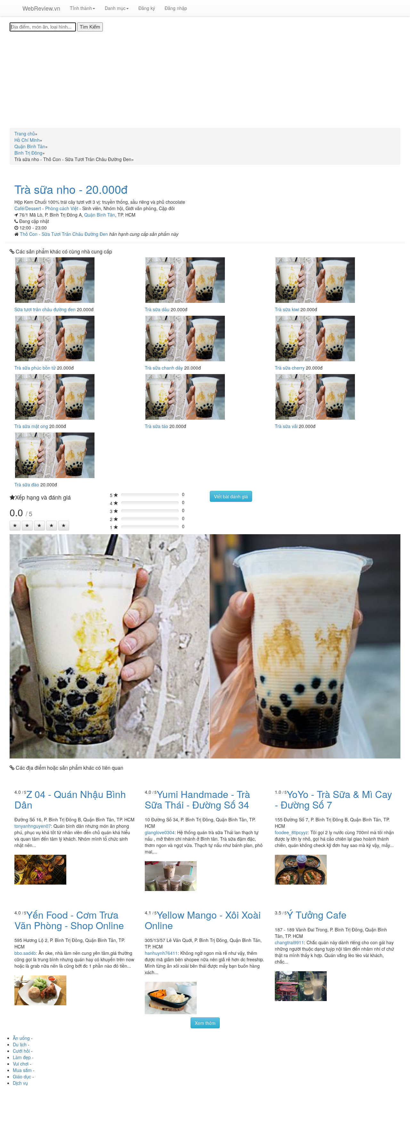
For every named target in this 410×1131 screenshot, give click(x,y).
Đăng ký (146, 8)
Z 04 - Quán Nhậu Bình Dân (70, 799)
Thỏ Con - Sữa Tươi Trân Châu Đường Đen (64, 234)
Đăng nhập (176, 8)
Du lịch (20, 1044)
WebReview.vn (41, 8)
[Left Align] (15, 525)
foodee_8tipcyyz (291, 832)
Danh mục (115, 8)
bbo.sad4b (25, 953)
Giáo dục (22, 1076)
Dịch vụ (20, 1083)
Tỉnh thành (81, 8)
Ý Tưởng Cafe (317, 914)
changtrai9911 (289, 942)
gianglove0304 (160, 832)
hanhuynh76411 (161, 953)
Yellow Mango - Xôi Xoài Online (203, 920)
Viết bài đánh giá (231, 496)
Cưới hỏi (21, 1051)
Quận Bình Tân (99, 214)
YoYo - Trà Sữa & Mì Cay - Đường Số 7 (333, 799)
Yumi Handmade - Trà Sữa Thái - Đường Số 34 (197, 799)
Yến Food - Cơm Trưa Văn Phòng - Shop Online (69, 920)
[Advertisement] (205, 79)
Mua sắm (22, 1070)
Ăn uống (21, 1038)
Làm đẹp (22, 1057)
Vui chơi (21, 1063)
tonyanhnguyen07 (32, 826)
